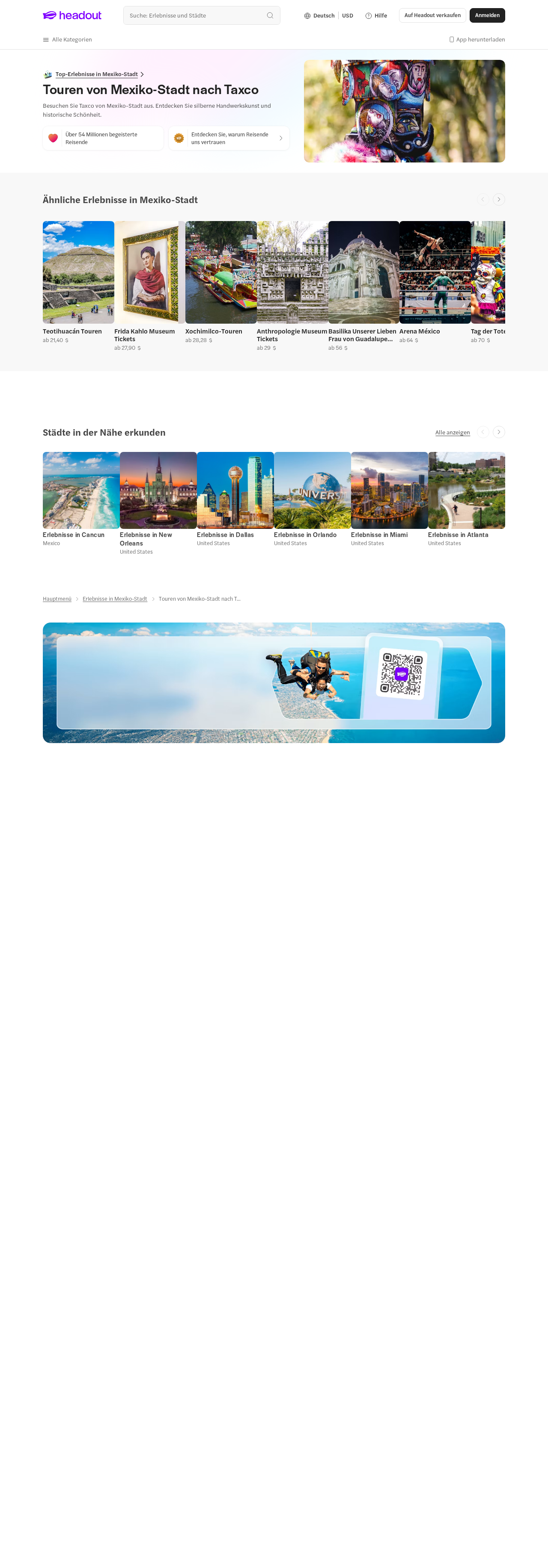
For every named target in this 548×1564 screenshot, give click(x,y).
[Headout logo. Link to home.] (72, 15)
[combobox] (202, 15)
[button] (67, 39)
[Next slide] (499, 199)
